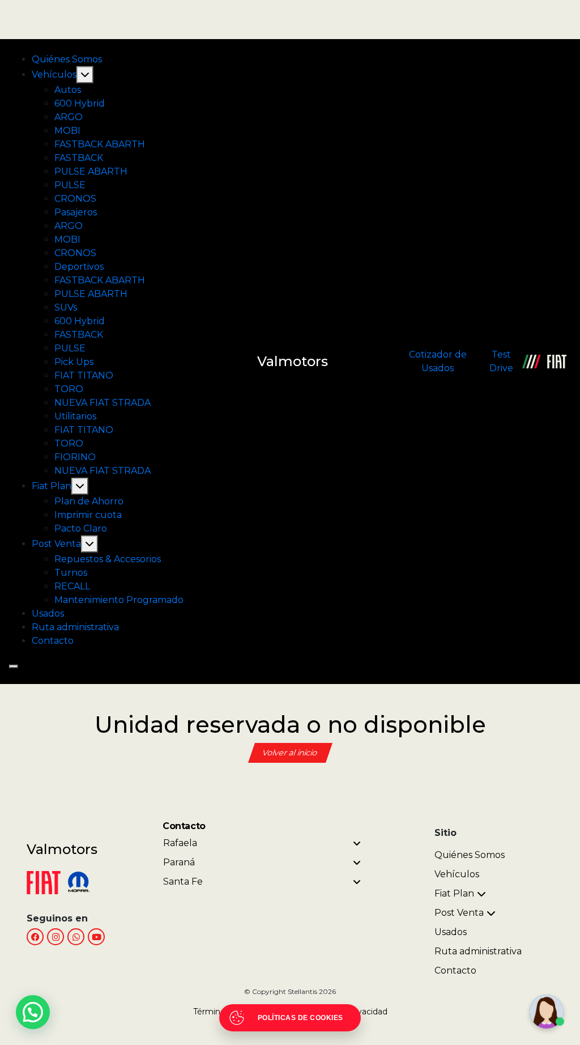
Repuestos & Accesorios (107, 559)
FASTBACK (78, 157)
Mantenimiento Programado (119, 599)
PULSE (70, 185)
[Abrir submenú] (84, 74)
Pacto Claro (80, 528)
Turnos (70, 572)
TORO (68, 389)
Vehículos (54, 74)
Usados (48, 613)
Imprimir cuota (88, 514)
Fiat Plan (51, 486)
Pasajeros (75, 212)
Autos (67, 89)
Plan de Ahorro (88, 501)
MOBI (67, 130)
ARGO (68, 117)
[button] (33, 1012)
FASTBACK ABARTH (99, 144)
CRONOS (75, 198)
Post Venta (56, 543)
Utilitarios (75, 416)
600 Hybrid (79, 103)
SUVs (65, 307)
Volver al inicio (290, 752)
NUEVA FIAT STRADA (102, 402)
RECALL (72, 586)
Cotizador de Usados (438, 361)
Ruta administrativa (75, 627)
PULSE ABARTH (90, 171)
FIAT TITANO (83, 375)
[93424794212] (75, 936)
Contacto (53, 640)
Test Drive (501, 361)
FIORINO (75, 457)
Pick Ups (73, 361)
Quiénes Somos (67, 59)
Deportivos (79, 266)
